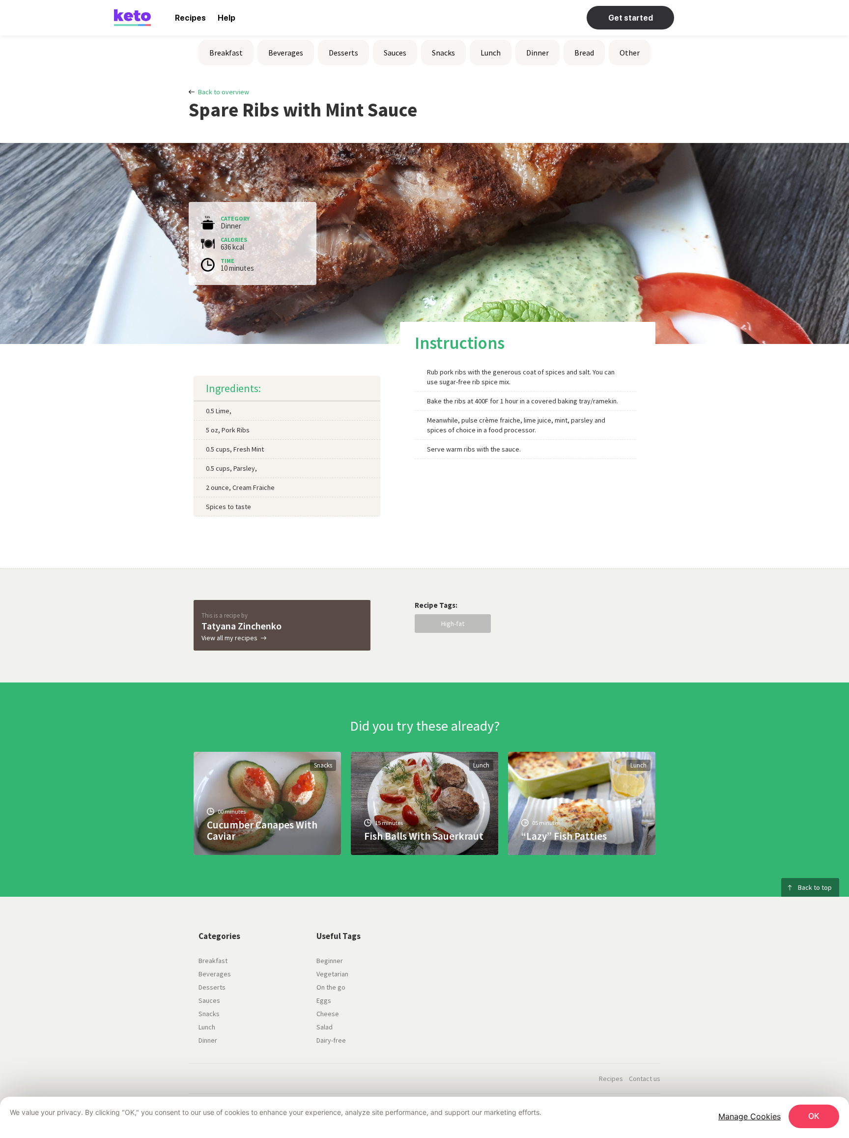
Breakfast (226, 52)
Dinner (537, 52)
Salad (324, 1027)
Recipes (190, 18)
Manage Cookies (749, 1116)
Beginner (329, 960)
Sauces (395, 52)
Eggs (323, 1000)
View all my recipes (229, 637)
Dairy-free (331, 1040)
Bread (584, 52)
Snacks (443, 52)
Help (226, 18)
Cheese (327, 1013)
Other (630, 52)
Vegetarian (332, 973)
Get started (630, 18)
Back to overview (223, 91)
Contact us (644, 1078)
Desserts (343, 52)
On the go (330, 987)
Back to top (815, 887)
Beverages (285, 52)
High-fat (452, 623)
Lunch (491, 52)
